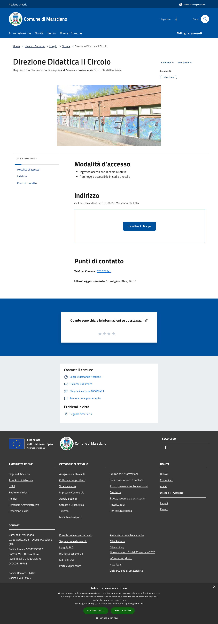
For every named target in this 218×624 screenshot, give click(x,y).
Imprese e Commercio (71, 492)
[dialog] (109, 603)
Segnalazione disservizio (73, 541)
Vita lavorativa (67, 486)
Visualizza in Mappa (139, 226)
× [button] (214, 587)
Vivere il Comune (35, 46)
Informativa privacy (121, 558)
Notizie (164, 474)
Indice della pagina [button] (27, 158)
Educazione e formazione (124, 474)
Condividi (166, 62)
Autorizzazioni (118, 504)
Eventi (164, 509)
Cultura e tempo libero (72, 480)
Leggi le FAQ (66, 547)
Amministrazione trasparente (127, 535)
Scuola (66, 46)
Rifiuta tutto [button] (123, 610)
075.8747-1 (104, 271)
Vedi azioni (183, 62)
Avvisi (163, 486)
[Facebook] (174, 19)
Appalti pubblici (68, 499)
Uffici (12, 486)
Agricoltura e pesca (121, 511)
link (141, 603)
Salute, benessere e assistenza (127, 498)
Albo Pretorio (117, 541)
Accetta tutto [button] (95, 610)
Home (16, 46)
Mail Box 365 (66, 560)
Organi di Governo (19, 474)
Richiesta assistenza (71, 553)
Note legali (116, 564)
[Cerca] (205, 19)
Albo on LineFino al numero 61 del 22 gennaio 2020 (132, 549)
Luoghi (53, 46)
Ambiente (115, 492)
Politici (13, 499)
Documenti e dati (19, 511)
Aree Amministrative (21, 480)
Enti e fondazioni (18, 492)
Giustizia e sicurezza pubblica (126, 480)
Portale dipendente (70, 566)
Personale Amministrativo (24, 505)
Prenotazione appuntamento (75, 535)
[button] (109, 618)
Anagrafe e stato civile (72, 474)
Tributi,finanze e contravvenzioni (129, 486)
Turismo (63, 511)
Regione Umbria (18, 4)
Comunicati (166, 480)
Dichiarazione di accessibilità (126, 571)
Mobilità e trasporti (70, 517)
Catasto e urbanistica (71, 505)
